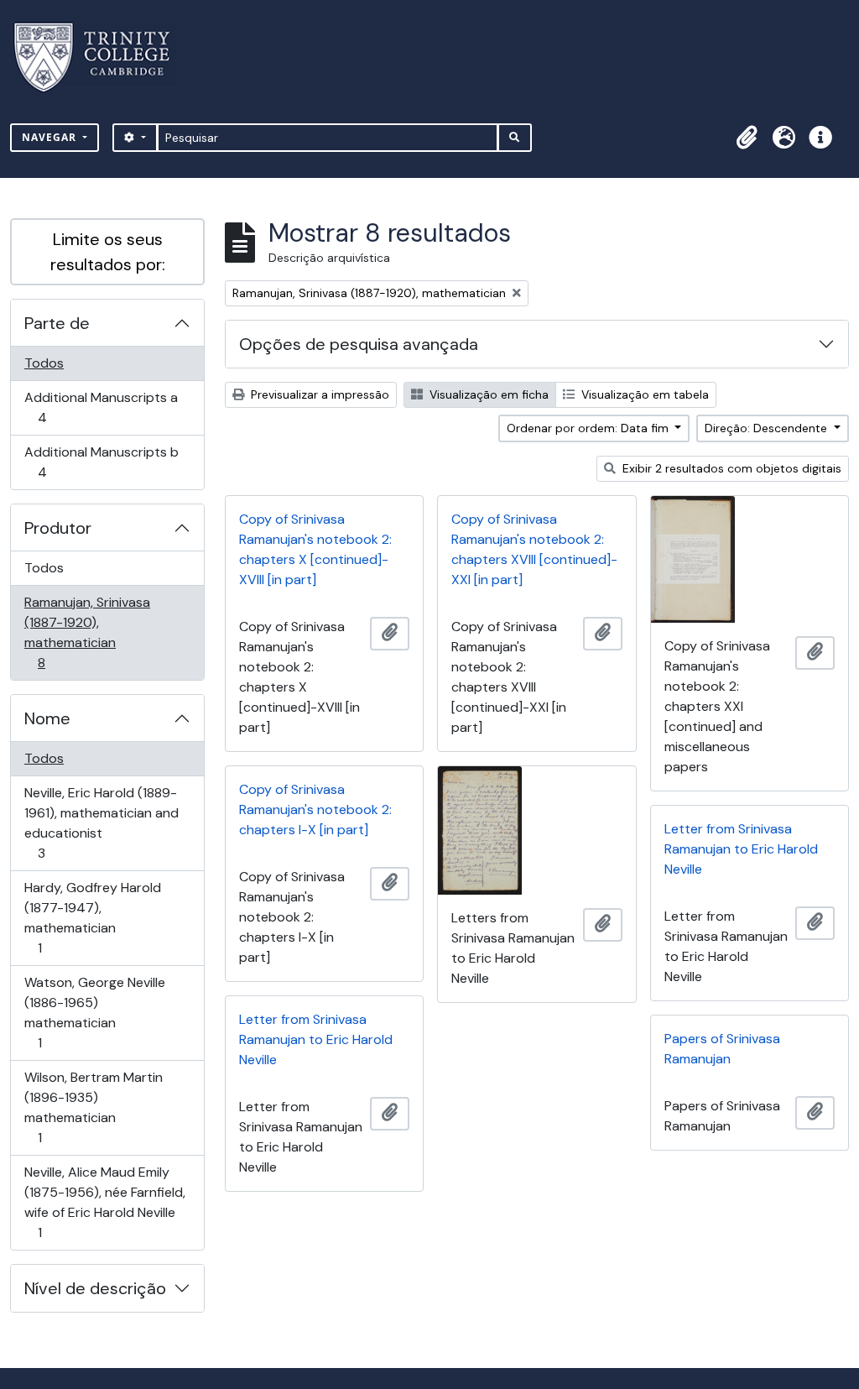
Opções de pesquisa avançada (358, 344)
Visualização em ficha (487, 394)
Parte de (57, 323)
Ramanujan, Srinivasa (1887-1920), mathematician (86, 632)
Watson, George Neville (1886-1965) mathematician (94, 1012)
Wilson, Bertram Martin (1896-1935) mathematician (93, 1107)
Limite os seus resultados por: (107, 251)
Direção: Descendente (767, 428)
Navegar (51, 137)
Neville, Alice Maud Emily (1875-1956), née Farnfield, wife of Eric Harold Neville (104, 1201)
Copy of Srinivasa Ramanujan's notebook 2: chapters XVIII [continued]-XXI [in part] (534, 549)
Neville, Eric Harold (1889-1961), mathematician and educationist (101, 822)
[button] (746, 137)
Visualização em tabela (643, 394)
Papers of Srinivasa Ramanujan (722, 1049)
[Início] (101, 57)
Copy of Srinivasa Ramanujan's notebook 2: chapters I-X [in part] (315, 809)
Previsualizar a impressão (318, 394)
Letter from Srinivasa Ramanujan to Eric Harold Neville (741, 849)
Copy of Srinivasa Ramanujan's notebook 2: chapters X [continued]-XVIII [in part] (315, 549)
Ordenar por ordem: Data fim (589, 428)
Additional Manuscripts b (101, 461)
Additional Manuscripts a (100, 407)
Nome (47, 718)
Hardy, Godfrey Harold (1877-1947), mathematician (92, 917)
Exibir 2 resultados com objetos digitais (730, 468)
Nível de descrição (95, 1288)
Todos (44, 363)
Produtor (57, 528)
